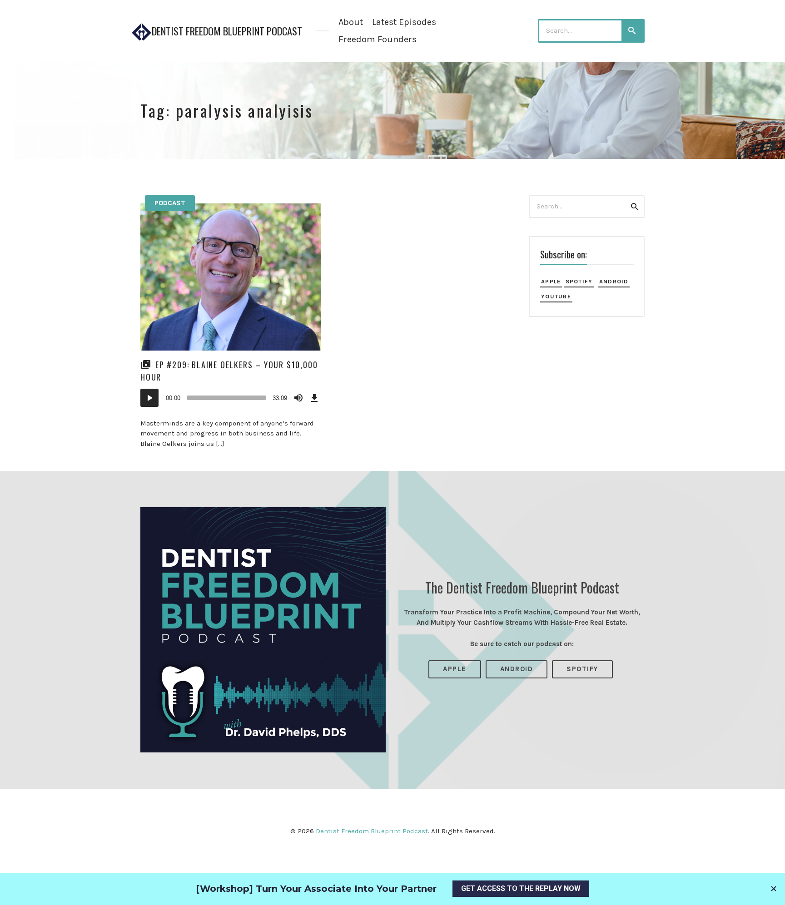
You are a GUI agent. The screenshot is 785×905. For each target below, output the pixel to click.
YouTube (556, 296)
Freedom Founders (377, 39)
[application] (230, 398)
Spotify (579, 281)
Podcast (169, 203)
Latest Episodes (404, 22)
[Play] (149, 398)
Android (614, 281)
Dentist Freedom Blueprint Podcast (227, 31)
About (350, 22)
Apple (551, 281)
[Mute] (298, 398)
